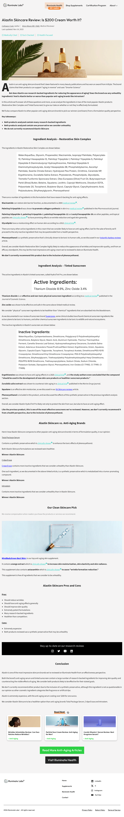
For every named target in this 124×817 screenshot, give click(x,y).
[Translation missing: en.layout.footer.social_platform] (52, 651)
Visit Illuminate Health (62, 760)
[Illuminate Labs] (13, 5)
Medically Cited (10, 35)
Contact (65, 797)
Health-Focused (46, 35)
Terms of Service (114, 810)
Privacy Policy (87, 810)
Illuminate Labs (13, 810)
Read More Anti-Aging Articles (62, 750)
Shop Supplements (74, 5)
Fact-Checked (28, 35)
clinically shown (44, 443)
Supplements (67, 786)
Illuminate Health (54, 5)
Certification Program (96, 5)
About (113, 5)
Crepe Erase (7, 465)
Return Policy (100, 810)
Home (64, 780)
